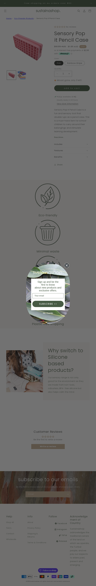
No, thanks (48, 313)
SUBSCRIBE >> (48, 303)
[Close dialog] (66, 265)
